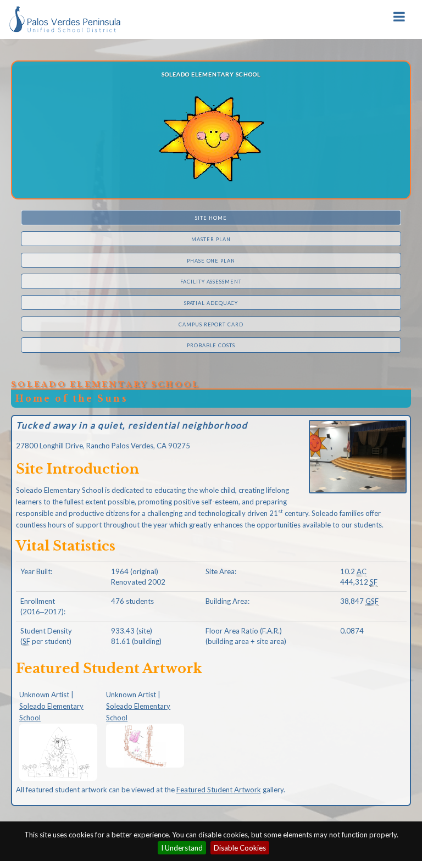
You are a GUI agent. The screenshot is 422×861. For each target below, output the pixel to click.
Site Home (210, 218)
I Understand (182, 847)
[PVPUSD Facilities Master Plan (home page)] (64, 18)
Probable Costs (211, 345)
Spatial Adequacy (211, 303)
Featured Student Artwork (218, 789)
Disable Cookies (240, 847)
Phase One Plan (211, 261)
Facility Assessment (210, 282)
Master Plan (210, 239)
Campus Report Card (211, 324)
